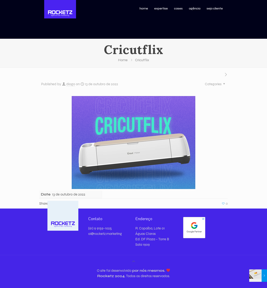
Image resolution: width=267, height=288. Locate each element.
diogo (70, 84)
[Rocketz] (60, 9)
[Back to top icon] (133, 261)
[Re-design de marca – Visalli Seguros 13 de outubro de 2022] (258, 275)
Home (123, 60)
